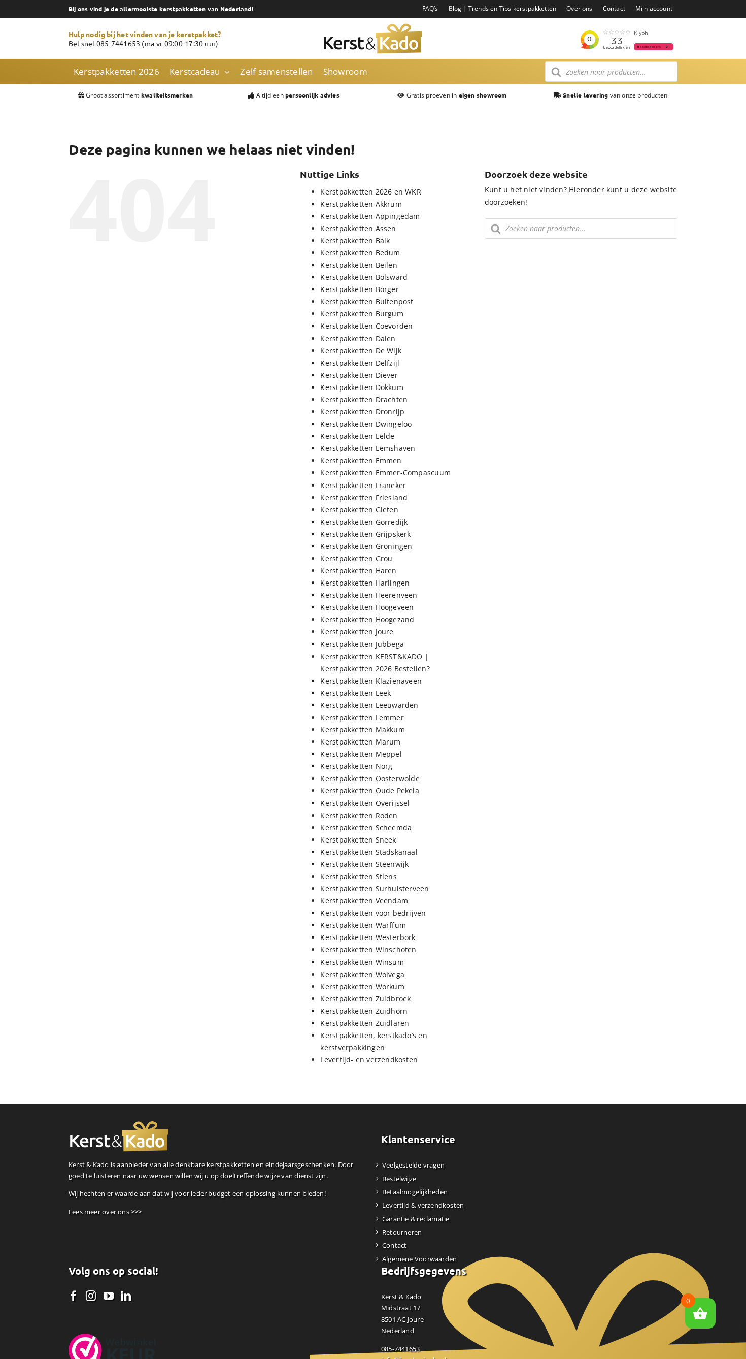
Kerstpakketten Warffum (363, 925)
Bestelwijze (399, 1178)
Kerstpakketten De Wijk (360, 350)
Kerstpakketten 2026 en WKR (370, 192)
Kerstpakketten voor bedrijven (373, 913)
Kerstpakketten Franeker (363, 485)
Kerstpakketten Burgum (361, 313)
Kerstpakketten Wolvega (362, 974)
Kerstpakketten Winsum (361, 962)
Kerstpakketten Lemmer (361, 717)
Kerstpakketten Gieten (359, 509)
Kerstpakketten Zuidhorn (364, 1011)
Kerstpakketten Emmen (360, 460)
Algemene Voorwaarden (419, 1259)
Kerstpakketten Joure (356, 631)
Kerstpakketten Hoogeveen (367, 607)
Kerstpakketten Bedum (360, 252)
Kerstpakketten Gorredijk (364, 522)
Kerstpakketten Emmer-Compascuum (385, 472)
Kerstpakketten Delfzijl (359, 363)
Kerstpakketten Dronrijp (362, 411)
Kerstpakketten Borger (359, 289)
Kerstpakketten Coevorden (366, 326)
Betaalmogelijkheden (415, 1191)
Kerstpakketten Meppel (360, 754)
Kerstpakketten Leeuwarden (369, 705)
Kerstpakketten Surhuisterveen (374, 888)
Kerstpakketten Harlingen (365, 583)
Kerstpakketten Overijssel (365, 803)
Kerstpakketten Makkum (362, 729)
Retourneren (402, 1232)
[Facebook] (74, 1296)
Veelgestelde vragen (413, 1165)
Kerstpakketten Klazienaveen (371, 681)
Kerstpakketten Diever (358, 375)
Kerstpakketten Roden (358, 815)
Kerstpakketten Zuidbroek (365, 999)
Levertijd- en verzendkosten (369, 1059)
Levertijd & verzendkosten (423, 1205)
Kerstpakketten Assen (358, 228)
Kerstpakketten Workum (362, 986)
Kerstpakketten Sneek (358, 840)
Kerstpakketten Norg (356, 766)
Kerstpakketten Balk (355, 240)
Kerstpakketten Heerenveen (368, 595)
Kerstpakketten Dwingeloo (366, 424)
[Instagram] (91, 1296)
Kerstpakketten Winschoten (368, 949)
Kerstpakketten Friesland (364, 497)
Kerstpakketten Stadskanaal (368, 852)
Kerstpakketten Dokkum (361, 387)
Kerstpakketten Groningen (366, 546)
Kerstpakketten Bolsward (364, 277)
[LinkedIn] (126, 1296)
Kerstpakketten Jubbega (362, 644)
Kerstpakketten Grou (356, 558)
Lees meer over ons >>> (105, 1211)
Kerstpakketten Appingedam (370, 216)
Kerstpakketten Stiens (358, 876)
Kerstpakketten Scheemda (366, 827)
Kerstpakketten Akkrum (360, 204)
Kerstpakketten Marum (360, 742)
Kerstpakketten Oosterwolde (369, 778)
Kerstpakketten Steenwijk (364, 864)
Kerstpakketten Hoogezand (367, 619)
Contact (394, 1245)
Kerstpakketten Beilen (358, 265)
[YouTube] (109, 1296)
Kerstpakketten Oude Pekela (369, 790)
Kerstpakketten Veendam (364, 900)
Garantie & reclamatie (415, 1218)
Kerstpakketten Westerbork (367, 937)
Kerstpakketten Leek (355, 693)
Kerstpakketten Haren (358, 570)
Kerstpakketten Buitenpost (366, 301)
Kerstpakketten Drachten (364, 399)
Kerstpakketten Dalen (357, 338)
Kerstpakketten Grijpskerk (365, 534)
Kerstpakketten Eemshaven (367, 448)
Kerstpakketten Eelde (357, 436)
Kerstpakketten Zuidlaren (364, 1023)
